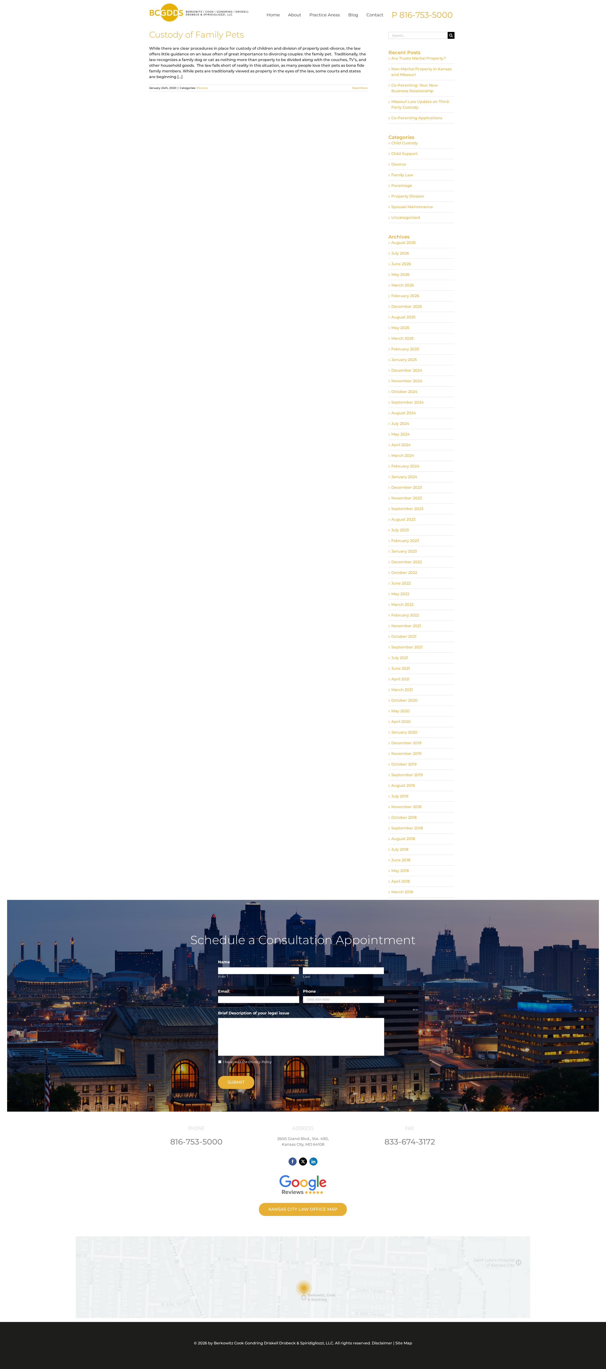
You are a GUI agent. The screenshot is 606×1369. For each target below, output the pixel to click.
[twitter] (303, 1162)
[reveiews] (303, 1173)
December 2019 (406, 743)
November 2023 (406, 498)
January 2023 (404, 551)
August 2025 (403, 317)
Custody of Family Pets (196, 34)
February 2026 (405, 296)
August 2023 (403, 519)
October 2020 (404, 700)
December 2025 (406, 306)
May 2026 (400, 274)
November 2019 (406, 753)
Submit (236, 1082)
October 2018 (404, 817)
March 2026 (402, 285)
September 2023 (407, 508)
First (222, 976)
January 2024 (404, 477)
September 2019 (407, 775)
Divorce (202, 88)
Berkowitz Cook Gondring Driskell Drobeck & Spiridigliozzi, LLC (273, 1343)
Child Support (404, 153)
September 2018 (407, 828)
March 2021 (402, 689)
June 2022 (401, 583)
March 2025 (402, 338)
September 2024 (407, 402)
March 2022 (402, 604)
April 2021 (400, 679)
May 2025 (400, 328)
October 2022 (404, 572)
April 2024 (401, 445)
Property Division (407, 196)
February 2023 (405, 540)
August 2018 (403, 838)
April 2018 (400, 881)
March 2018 (402, 892)
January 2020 (404, 732)
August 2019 (403, 785)
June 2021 (400, 668)
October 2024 (404, 391)
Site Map (403, 1343)
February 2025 (405, 349)
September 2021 (407, 647)
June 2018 (400, 860)
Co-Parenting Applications (416, 118)
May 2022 (400, 594)
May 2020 (400, 711)
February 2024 (405, 466)
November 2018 (406, 807)
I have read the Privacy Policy (247, 1062)
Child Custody (404, 143)
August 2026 (403, 242)
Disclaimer (382, 1343)
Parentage (401, 185)
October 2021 (403, 636)
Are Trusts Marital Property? (418, 58)
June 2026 (401, 264)
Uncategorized (405, 217)
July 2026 (400, 253)
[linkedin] (313, 1162)
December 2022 (406, 562)
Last (306, 976)
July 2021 (399, 658)
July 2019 (399, 796)
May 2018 (400, 870)
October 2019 (404, 764)
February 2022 (405, 615)
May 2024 (400, 434)
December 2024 (406, 370)
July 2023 (400, 530)
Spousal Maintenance (412, 207)
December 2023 (406, 487)
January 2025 (404, 359)
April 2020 (401, 721)
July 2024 (400, 423)
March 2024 (402, 455)
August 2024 (403, 413)
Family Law (402, 175)
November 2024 (406, 381)
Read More (360, 88)
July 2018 (399, 849)
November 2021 (406, 626)
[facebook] (293, 1162)
